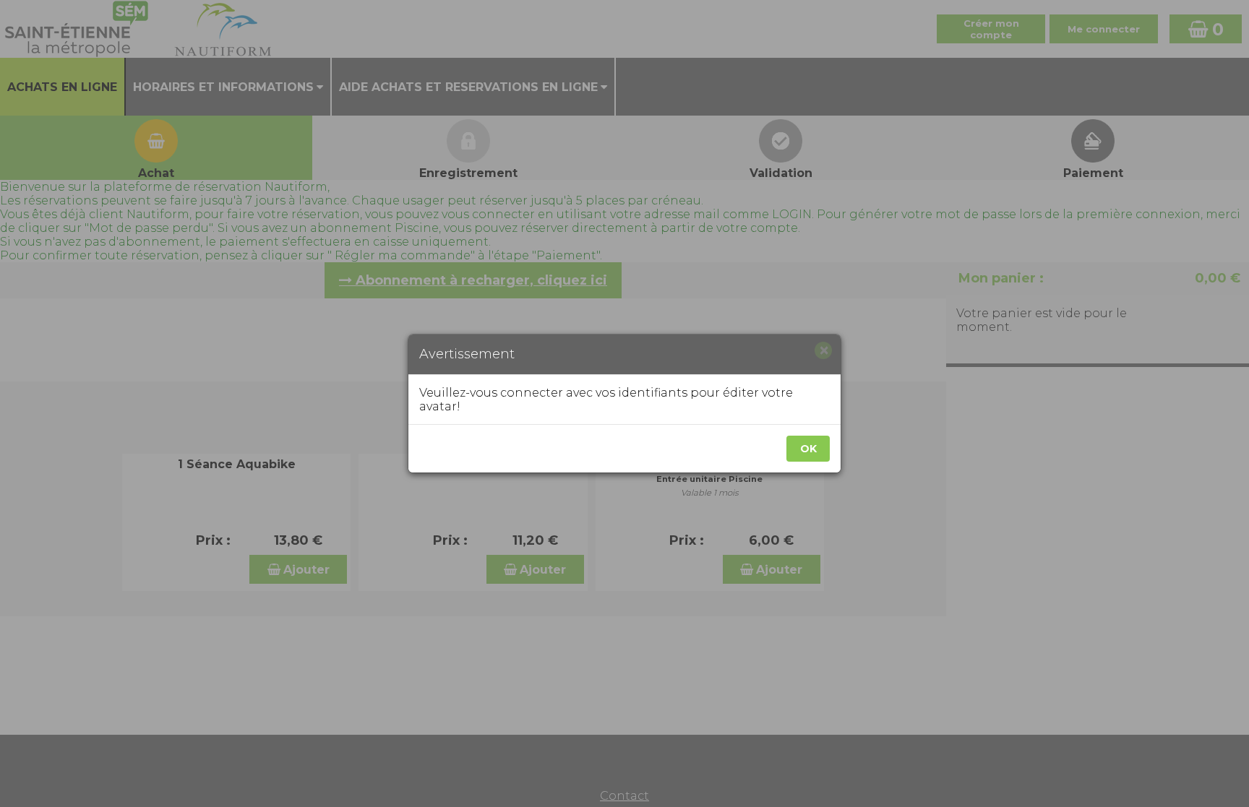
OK (808, 448)
